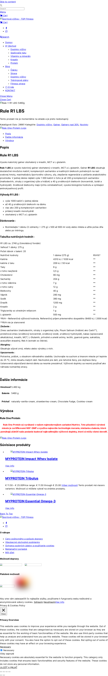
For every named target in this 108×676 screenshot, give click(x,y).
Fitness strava (18, 83)
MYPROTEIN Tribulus (21, 478)
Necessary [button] (5, 647)
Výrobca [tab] (9, 140)
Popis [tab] (8, 133)
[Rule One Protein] (13, 128)
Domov (9, 42)
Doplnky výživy (18, 49)
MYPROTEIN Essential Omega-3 (30, 501)
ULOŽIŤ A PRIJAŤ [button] (8, 667)
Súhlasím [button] (38, 602)
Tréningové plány (19, 80)
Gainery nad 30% (70, 124)
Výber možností (70, 485)
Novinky (84, 124)
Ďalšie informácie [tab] (14, 137)
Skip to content (8, 1)
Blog (7, 66)
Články (14, 70)
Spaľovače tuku (18, 52)
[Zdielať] (7, 671)
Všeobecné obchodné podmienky (22, 542)
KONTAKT (10, 90)
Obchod (11, 46)
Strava (14, 73)
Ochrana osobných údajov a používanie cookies (29, 545)
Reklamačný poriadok (16, 549)
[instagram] (6, 31)
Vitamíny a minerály (21, 56)
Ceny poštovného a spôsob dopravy (24, 538)
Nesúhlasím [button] (49, 602)
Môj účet (9, 552)
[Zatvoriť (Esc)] (9, 671)
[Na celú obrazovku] (4, 671)
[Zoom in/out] (1, 671)
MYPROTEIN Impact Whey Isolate (31, 459)
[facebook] (6, 28)
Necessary (8, 650)
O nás (10, 87)
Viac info (9, 465)
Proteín (14, 63)
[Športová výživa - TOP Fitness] (16, 19)
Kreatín (14, 59)
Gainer (56, 124)
